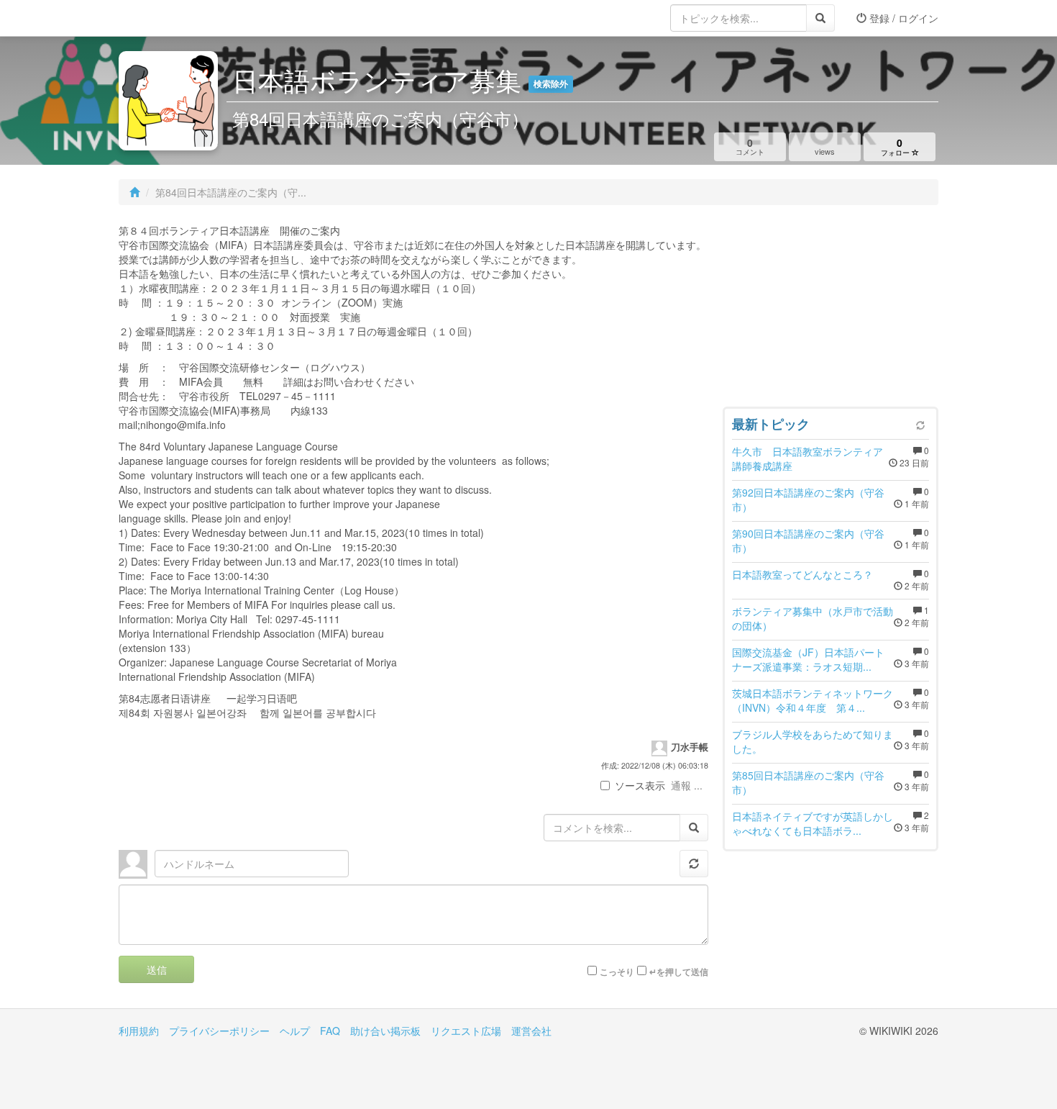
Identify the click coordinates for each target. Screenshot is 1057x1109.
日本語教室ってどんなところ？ (802, 574)
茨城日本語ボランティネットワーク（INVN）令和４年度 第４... (812, 700)
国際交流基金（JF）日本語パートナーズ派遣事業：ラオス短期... (808, 659)
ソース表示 (640, 785)
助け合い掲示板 (385, 1030)
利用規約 (139, 1030)
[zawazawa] (176, 18)
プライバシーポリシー (219, 1030)
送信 (157, 969)
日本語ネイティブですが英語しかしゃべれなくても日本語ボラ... (812, 823)
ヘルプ (295, 1030)
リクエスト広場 (466, 1030)
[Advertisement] (830, 309)
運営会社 (531, 1030)
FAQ (330, 1030)
